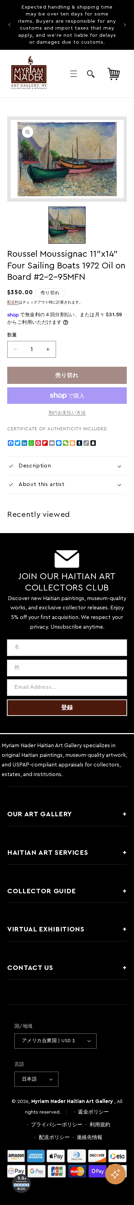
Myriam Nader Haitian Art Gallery (72, 1101)
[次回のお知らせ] (124, 24)
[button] (73, 74)
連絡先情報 (89, 1137)
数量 (12, 335)
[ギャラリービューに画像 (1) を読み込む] (67, 225)
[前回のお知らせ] (9, 24)
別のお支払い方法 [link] (67, 413)
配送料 (13, 302)
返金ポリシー (93, 1112)
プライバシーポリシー (56, 1124)
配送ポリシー (54, 1137)
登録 (67, 707)
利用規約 (100, 1124)
